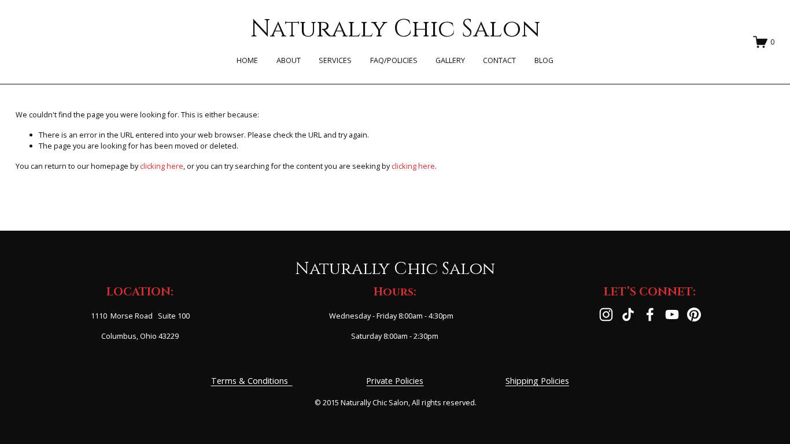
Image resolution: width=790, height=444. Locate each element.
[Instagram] (606, 314)
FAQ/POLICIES (394, 60)
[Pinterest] (694, 314)
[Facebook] (650, 314)
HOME (247, 60)
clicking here (161, 166)
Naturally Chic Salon (395, 29)
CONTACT (499, 60)
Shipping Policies (537, 380)
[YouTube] (672, 314)
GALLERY (450, 60)
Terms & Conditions (252, 380)
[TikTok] (628, 314)
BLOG (543, 60)
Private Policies (394, 380)
